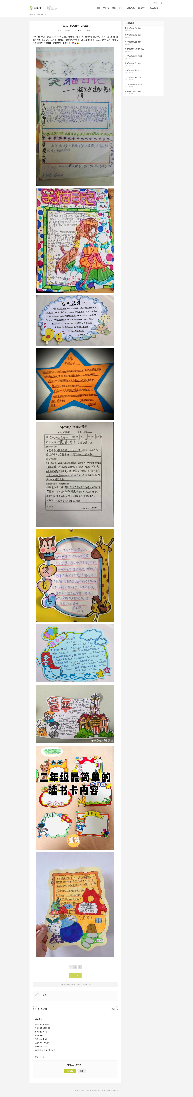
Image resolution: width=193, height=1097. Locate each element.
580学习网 (36, 8)
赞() (75, 975)
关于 (162, 3)
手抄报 (106, 8)
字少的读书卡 (39, 1035)
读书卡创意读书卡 (41, 1032)
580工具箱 (153, 8)
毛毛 (44, 995)
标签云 (155, 3)
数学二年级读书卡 (41, 1039)
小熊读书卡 (114, 1009)
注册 (81, 1071)
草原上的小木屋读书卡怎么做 (45, 1050)
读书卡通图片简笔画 (42, 1024)
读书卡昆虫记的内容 (40, 1009)
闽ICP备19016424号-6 (111, 1091)
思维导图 (131, 8)
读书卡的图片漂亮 (41, 1046)
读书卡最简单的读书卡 (42, 1028)
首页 (98, 8)
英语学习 (142, 8)
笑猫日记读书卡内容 (75, 26)
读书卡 (121, 8)
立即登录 (70, 1071)
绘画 (114, 8)
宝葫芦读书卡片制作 (42, 1043)
